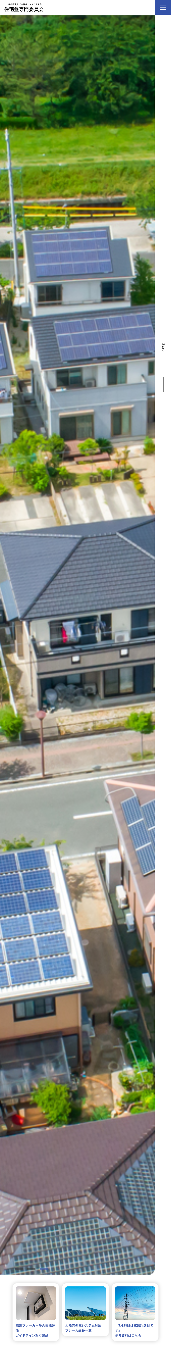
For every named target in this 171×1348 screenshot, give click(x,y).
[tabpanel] (77, 645)
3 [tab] (44, 1269)
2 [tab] (31, 1269)
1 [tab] (19, 1269)
